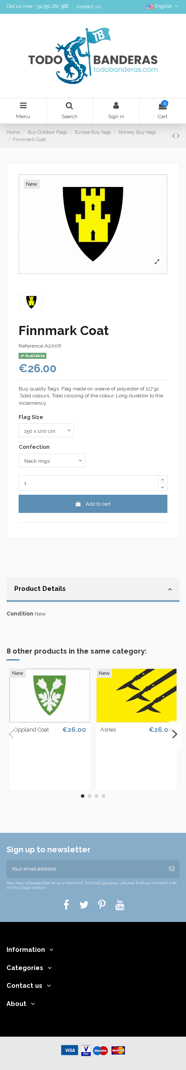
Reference (31, 346)
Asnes (108, 729)
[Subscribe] (172, 869)
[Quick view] (50, 720)
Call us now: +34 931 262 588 (38, 7)
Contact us (89, 7)
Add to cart (98, 504)
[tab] (93, 590)
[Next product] (178, 135)
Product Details (40, 588)
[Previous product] (174, 135)
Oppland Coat (31, 729)
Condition (19, 614)
